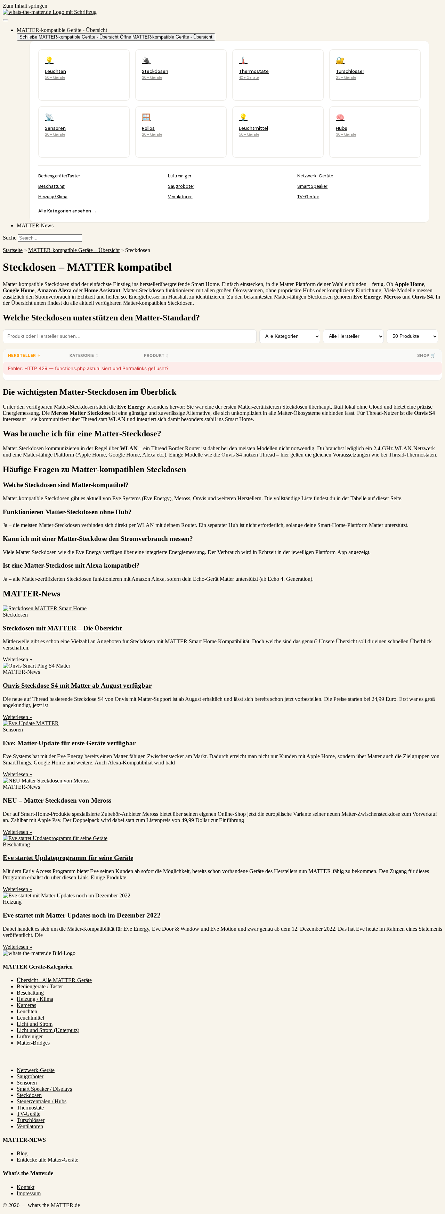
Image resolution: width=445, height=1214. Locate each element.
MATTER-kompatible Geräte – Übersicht (74, 250)
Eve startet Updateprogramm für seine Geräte (68, 857)
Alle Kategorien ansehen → (67, 211)
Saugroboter (181, 186)
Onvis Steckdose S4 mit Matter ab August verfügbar (77, 685)
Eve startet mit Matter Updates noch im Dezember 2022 (82, 915)
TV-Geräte (308, 197)
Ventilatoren (180, 197)
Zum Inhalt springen (25, 6)
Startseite (13, 250)
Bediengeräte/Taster (59, 176)
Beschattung (51, 186)
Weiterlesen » (17, 659)
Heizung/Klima (52, 197)
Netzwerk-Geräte (315, 176)
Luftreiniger (180, 176)
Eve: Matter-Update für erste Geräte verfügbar (69, 743)
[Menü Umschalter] (5, 20)
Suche (9, 238)
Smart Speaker (312, 186)
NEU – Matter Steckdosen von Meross (57, 800)
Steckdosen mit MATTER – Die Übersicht (62, 628)
